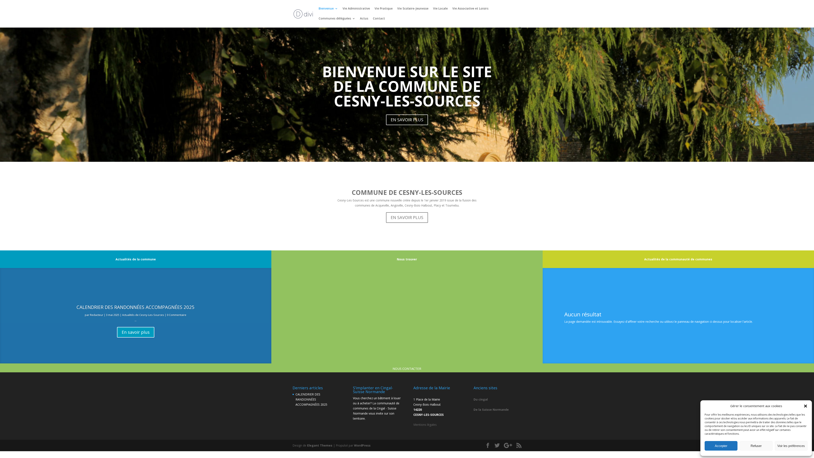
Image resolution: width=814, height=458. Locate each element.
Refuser (756, 446)
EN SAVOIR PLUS (407, 120)
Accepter (721, 446)
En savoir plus (136, 332)
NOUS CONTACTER (407, 368)
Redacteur (96, 315)
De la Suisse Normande (491, 410)
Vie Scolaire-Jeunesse (412, 8)
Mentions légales (425, 425)
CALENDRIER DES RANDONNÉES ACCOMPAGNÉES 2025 (136, 307)
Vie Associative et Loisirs (470, 8)
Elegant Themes (319, 445)
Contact (379, 18)
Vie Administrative (356, 8)
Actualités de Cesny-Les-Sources (143, 315)
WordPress (362, 445)
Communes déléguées (335, 18)
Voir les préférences (791, 446)
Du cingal (481, 399)
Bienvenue (326, 8)
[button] (805, 406)
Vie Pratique (384, 8)
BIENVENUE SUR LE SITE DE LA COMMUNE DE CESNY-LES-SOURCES (407, 86)
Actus (364, 18)
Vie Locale (440, 8)
